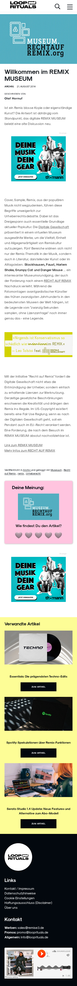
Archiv (27, 469)
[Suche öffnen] (57, 6)
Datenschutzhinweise (20, 893)
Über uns (11, 907)
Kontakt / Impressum (19, 888)
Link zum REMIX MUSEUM (23, 445)
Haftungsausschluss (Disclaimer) (28, 902)
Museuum (56, 469)
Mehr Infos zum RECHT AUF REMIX (29, 450)
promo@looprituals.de (32, 932)
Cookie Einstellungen (19, 898)
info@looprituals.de (34, 937)
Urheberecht (33, 473)
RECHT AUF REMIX (57, 280)
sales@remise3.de (31, 927)
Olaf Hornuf (13, 98)
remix (21, 473)
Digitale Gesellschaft (53, 227)
